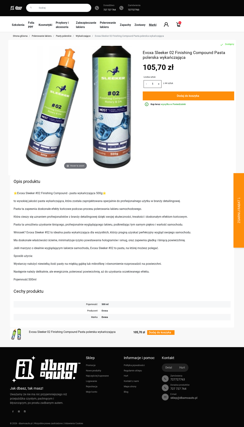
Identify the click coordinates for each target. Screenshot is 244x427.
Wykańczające (83, 36)
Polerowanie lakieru (42, 36)
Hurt (126, 375)
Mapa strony (130, 386)
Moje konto (91, 391)
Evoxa (105, 317)
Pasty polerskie (63, 36)
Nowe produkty (93, 370)
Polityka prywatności (134, 365)
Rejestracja (91, 386)
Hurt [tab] (182, 367)
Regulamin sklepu (133, 370)
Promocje (91, 365)
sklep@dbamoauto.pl (183, 398)
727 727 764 (109, 9)
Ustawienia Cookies (73, 423)
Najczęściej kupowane (97, 375)
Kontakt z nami (131, 381)
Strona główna (20, 36)
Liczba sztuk (150, 77)
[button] (178, 24)
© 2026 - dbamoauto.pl (21, 423)
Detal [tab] (168, 367)
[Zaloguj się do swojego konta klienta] (166, 24)
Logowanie (91, 381)
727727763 (133, 9)
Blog (126, 391)
